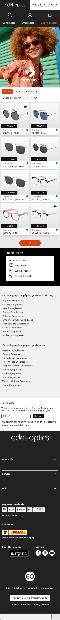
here (27, 425)
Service (6, 473)
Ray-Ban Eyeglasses (13, 350)
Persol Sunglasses (12, 308)
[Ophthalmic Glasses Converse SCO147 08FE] (45, 147)
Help (5, 488)
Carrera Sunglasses (12, 312)
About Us (7, 459)
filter (9, 91)
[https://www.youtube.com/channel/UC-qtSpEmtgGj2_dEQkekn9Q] (52, 553)
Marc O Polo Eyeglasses (15, 361)
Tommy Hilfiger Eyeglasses (17, 381)
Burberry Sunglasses (13, 335)
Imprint (46, 604)
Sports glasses (49, 22)
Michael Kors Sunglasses (15, 323)
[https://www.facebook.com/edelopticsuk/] (38, 553)
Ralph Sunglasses (11, 331)
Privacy (36, 604)
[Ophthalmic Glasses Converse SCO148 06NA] (45, 113)
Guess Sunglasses (12, 327)
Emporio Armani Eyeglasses (17, 365)
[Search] (10, 15)
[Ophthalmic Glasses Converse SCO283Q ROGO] (45, 213)
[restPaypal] (21, 509)
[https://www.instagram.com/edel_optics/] (45, 553)
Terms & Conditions (20, 604)
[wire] (39, 509)
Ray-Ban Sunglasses (13, 300)
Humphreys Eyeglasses (15, 358)
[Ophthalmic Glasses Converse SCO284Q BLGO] (15, 113)
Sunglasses (9, 22)
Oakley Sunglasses (12, 304)
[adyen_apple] (29, 509)
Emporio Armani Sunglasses (17, 320)
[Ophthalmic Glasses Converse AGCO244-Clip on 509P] (15, 147)
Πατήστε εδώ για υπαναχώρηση (30, 597)
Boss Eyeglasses (11, 377)
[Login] (30, 15)
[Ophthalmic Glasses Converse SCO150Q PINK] (15, 213)
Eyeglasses (28, 22)
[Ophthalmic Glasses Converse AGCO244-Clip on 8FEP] (15, 180)
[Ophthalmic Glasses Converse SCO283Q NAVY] (45, 180)
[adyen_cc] (4, 509)
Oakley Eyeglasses (12, 354)
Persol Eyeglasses (11, 369)
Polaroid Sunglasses (13, 316)
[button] (15, 5)
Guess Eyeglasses (11, 373)
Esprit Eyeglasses (11, 385)
